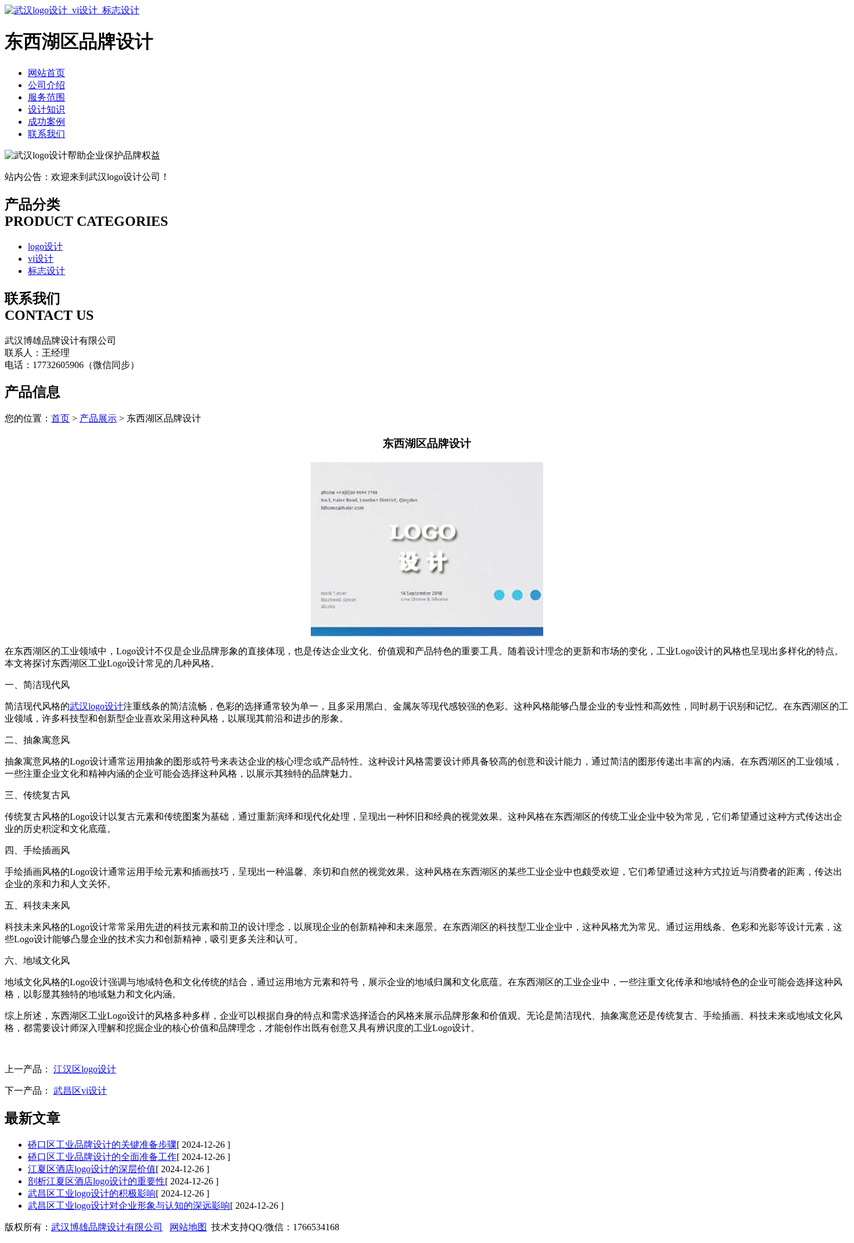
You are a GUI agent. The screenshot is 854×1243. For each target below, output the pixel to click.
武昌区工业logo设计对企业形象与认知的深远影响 (129, 1205)
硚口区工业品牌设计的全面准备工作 (102, 1157)
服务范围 (46, 97)
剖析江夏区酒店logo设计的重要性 (96, 1181)
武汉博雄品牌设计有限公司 (107, 1227)
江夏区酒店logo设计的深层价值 (92, 1169)
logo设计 (45, 246)
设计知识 (46, 109)
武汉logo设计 (96, 706)
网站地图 (188, 1227)
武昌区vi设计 (80, 1091)
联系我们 (46, 134)
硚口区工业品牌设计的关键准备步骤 (102, 1145)
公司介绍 (46, 85)
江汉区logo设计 (84, 1069)
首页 (60, 418)
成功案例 (46, 122)
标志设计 (46, 271)
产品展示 (98, 418)
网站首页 (46, 73)
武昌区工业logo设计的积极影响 (92, 1193)
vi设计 (40, 259)
